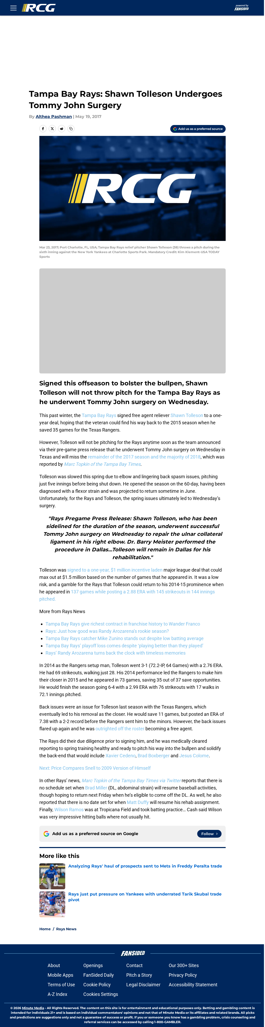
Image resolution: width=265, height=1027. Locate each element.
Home (45, 929)
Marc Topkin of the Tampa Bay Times (102, 464)
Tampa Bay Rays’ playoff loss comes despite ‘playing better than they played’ (124, 645)
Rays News (66, 929)
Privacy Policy (183, 975)
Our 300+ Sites (184, 965)
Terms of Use (61, 984)
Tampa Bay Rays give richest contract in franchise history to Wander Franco (123, 624)
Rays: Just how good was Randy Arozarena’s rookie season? (107, 631)
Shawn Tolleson (187, 415)
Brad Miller (96, 787)
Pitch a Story (139, 975)
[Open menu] (13, 8)
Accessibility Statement (193, 984)
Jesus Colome (194, 755)
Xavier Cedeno (121, 755)
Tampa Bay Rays (99, 415)
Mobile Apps (60, 975)
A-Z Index (57, 994)
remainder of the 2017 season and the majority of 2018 (144, 457)
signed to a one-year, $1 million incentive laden (115, 570)
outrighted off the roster (119, 728)
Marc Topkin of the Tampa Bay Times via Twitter (131, 780)
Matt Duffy (138, 802)
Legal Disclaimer (143, 984)
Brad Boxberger (154, 755)
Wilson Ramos (69, 809)
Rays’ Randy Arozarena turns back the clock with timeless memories (116, 653)
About (54, 965)
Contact (134, 965)
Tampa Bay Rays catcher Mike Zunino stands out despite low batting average (125, 638)
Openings (93, 965)
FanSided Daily (98, 975)
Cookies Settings (100, 994)
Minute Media (33, 1008)
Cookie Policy (97, 984)
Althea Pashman (54, 116)
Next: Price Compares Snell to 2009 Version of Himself (95, 768)
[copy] (71, 128)
